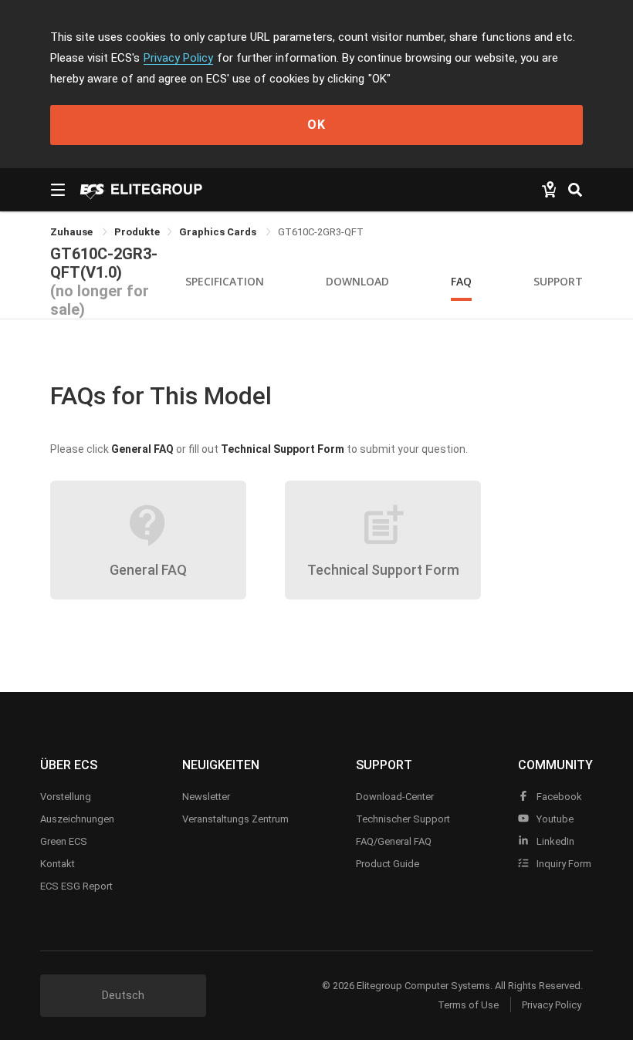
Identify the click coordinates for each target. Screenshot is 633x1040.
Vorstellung (65, 796)
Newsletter (206, 796)
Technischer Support (403, 819)
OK (316, 124)
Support (558, 281)
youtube (554, 819)
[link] (137, 232)
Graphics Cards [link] (219, 232)
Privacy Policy (178, 58)
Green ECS (63, 841)
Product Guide (387, 863)
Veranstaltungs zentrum (235, 819)
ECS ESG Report (76, 886)
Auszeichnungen (77, 819)
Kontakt (57, 863)
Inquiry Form (562, 863)
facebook (558, 796)
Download (357, 281)
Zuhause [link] (72, 232)
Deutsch (123, 995)
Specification (224, 281)
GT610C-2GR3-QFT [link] (321, 232)
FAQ (461, 281)
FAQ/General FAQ (394, 841)
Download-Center (395, 796)
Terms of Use (468, 1005)
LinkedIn (554, 841)
